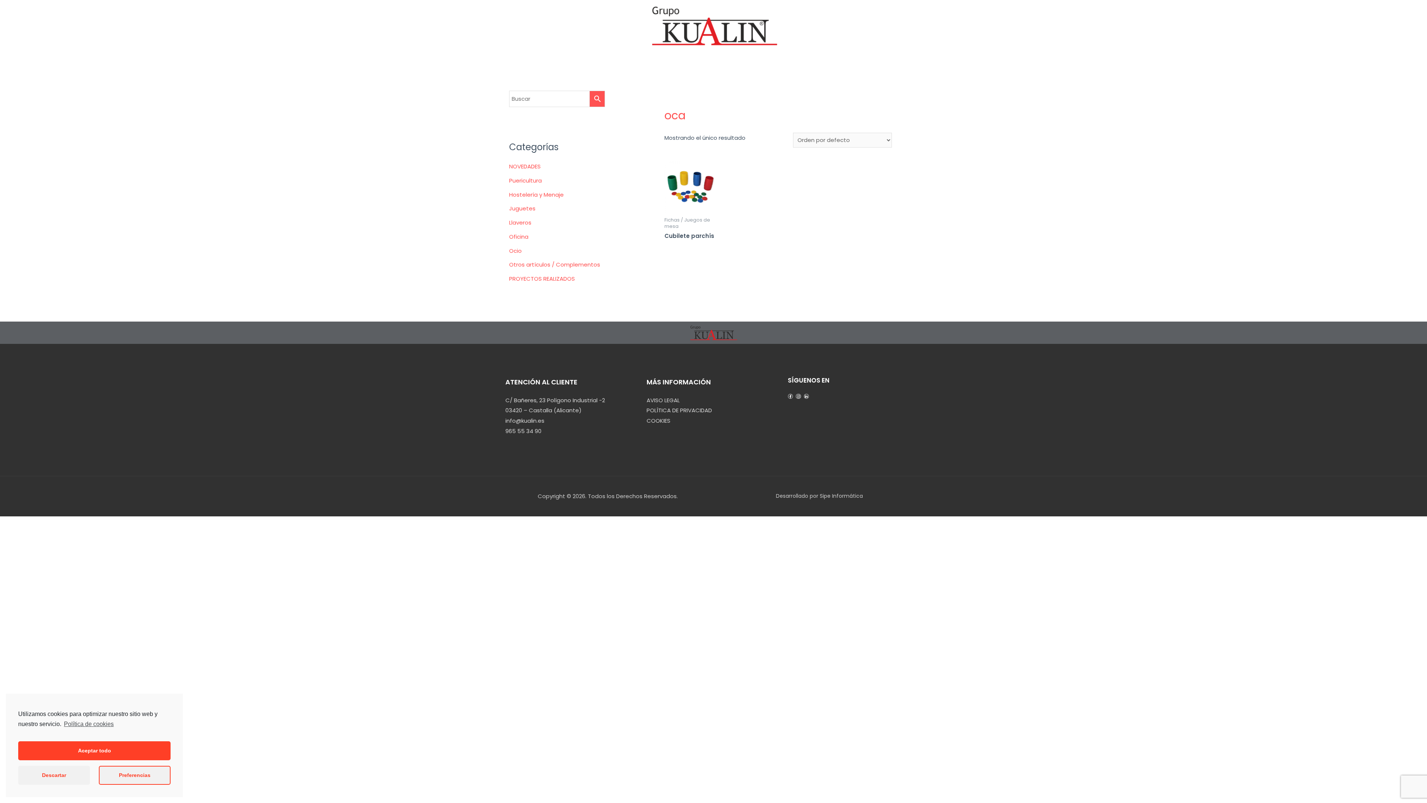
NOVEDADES (525, 166)
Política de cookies (89, 724)
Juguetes (522, 208)
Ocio (515, 251)
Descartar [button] (54, 775)
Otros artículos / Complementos (554, 264)
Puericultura (525, 180)
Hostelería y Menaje (536, 195)
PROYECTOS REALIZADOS (542, 279)
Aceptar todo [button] (94, 751)
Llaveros (520, 222)
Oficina (518, 237)
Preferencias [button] (135, 775)
